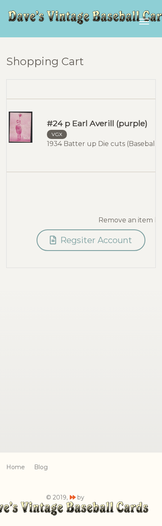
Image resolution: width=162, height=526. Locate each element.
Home (15, 467)
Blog (41, 467)
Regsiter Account (95, 240)
